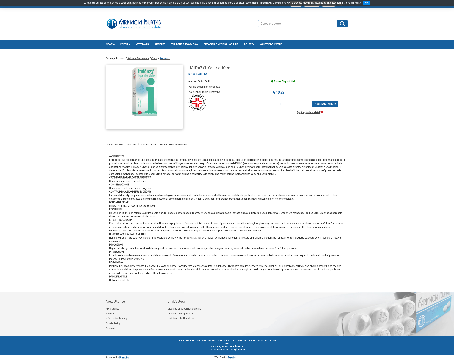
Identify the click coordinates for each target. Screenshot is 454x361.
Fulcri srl (232, 357)
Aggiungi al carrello (325, 103)
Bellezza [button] (249, 44)
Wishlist (110, 313)
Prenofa (124, 357)
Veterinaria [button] (142, 44)
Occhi (154, 58)
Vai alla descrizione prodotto (204, 86)
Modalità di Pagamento (181, 313)
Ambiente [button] (160, 44)
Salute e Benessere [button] (271, 44)
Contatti (110, 328)
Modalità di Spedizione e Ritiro (184, 308)
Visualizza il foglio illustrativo (204, 92)
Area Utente (112, 308)
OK (366, 2)
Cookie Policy (113, 323)
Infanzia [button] (110, 44)
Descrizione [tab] (115, 144)
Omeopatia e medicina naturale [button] (221, 44)
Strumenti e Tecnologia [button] (184, 44)
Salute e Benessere (138, 58)
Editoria (125, 44)
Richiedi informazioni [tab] (173, 144)
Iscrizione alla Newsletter (181, 318)
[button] (274, 104)
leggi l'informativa (262, 2)
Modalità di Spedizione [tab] (141, 144)
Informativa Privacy (116, 318)
